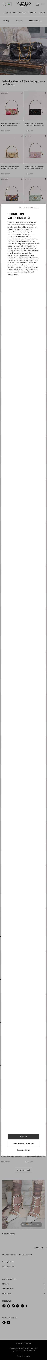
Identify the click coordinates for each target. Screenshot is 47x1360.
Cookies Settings (23, 1150)
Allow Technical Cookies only (23, 1143)
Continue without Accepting (28, 207)
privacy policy (13, 274)
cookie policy (26, 272)
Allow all (23, 1137)
